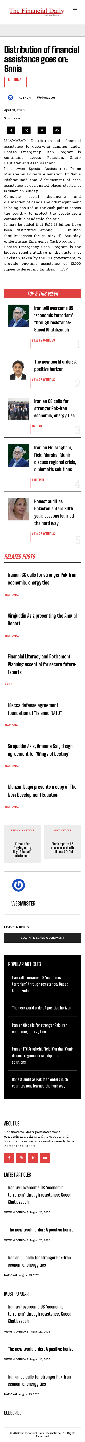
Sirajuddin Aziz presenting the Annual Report (42, 619)
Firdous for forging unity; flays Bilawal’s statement (22, 850)
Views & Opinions (43, 340)
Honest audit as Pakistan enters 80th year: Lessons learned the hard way (54, 512)
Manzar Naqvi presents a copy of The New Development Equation (42, 791)
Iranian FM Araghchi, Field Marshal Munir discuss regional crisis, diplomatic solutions (55, 458)
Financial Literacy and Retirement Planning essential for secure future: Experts (42, 664)
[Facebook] (11, 129)
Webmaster (46, 97)
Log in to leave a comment (42, 937)
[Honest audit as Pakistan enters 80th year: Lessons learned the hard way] (15, 507)
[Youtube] (45, 1158)
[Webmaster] (11, 97)
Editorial (38, 480)
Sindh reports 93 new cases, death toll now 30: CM (62, 848)
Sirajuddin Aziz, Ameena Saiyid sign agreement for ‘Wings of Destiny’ (40, 750)
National (38, 426)
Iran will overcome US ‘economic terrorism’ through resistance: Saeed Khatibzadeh (53, 319)
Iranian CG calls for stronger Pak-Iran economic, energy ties (54, 408)
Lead (9, 684)
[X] (26, 129)
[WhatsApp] (57, 129)
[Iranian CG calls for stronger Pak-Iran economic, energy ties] (15, 407)
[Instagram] (21, 1158)
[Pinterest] (42, 129)
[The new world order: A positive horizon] (15, 367)
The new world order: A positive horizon (55, 365)
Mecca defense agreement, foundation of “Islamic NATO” (35, 709)
